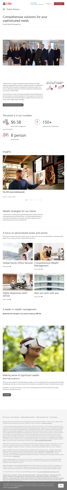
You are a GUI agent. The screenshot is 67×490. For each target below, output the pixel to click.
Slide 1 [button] (26, 200)
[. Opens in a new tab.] (7, 3)
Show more (7, 267)
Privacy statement (15, 417)
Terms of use (6, 417)
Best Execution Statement (43, 476)
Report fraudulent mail (42, 417)
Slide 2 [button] (28, 200)
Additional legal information (28, 417)
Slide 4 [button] (33, 200)
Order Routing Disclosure (42, 475)
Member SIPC (42, 451)
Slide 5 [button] (36, 200)
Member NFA (16, 456)
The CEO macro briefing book (14, 192)
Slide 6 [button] (38, 200)
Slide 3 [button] (31, 200)
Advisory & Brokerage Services (27, 478)
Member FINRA (50, 451)
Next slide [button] (62, 174)
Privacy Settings (53, 417)
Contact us (48, 3)
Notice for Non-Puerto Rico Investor (26, 475)
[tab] (26, 200)
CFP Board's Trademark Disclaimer (43, 478)
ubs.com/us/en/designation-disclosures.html (48, 471)
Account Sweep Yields (14, 478)
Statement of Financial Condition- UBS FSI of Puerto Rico (22, 476)
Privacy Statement (19, 485)
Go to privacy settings (13, 487)
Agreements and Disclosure (16, 481)
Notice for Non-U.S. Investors (10, 475)
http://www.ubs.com (47, 423)
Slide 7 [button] (41, 200)
